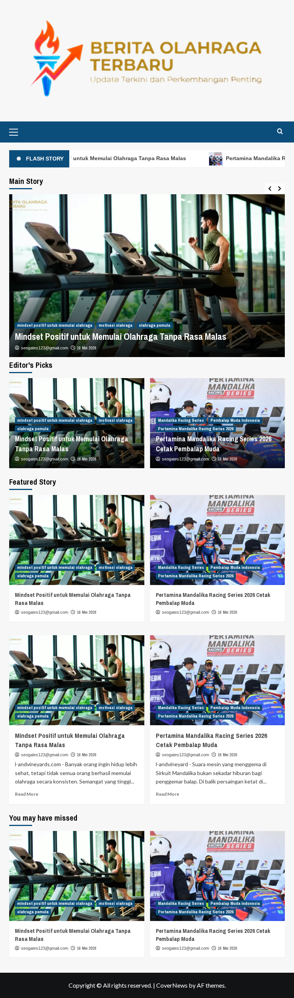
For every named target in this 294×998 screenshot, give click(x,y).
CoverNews (172, 985)
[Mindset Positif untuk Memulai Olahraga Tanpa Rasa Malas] (76, 540)
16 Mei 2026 (86, 348)
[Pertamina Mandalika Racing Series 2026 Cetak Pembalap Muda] (217, 540)
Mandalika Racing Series (181, 420)
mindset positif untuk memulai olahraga (54, 325)
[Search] (280, 131)
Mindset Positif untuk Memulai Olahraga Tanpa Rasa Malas (120, 336)
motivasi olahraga (115, 325)
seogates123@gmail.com (44, 348)
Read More (26, 794)
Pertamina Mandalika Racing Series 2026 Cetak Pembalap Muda (213, 443)
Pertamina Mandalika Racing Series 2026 (196, 428)
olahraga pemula (154, 325)
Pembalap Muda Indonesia (235, 420)
